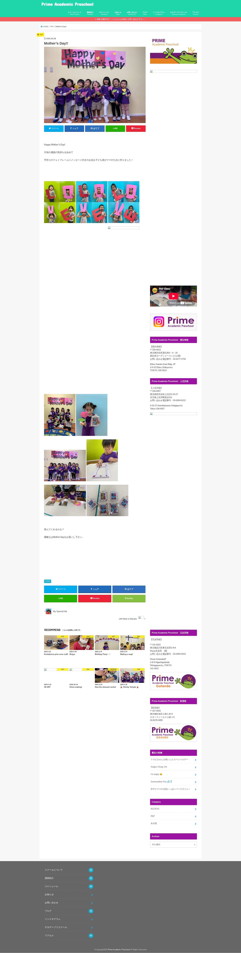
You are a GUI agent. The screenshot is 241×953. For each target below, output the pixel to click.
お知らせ (118, 13)
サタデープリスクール (178, 13)
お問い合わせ (132, 13)
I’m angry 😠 (156, 774)
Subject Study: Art (159, 767)
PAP (48, 581)
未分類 (154, 823)
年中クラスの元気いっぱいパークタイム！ (170, 789)
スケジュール (104, 13)
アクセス (195, 13)
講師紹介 (90, 13)
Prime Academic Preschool (67, 4)
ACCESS (155, 809)
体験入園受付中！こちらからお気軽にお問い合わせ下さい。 (121, 19)
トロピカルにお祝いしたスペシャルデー (169, 759)
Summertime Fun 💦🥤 (161, 782)
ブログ (144, 13)
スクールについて (74, 13)
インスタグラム (159, 13)
